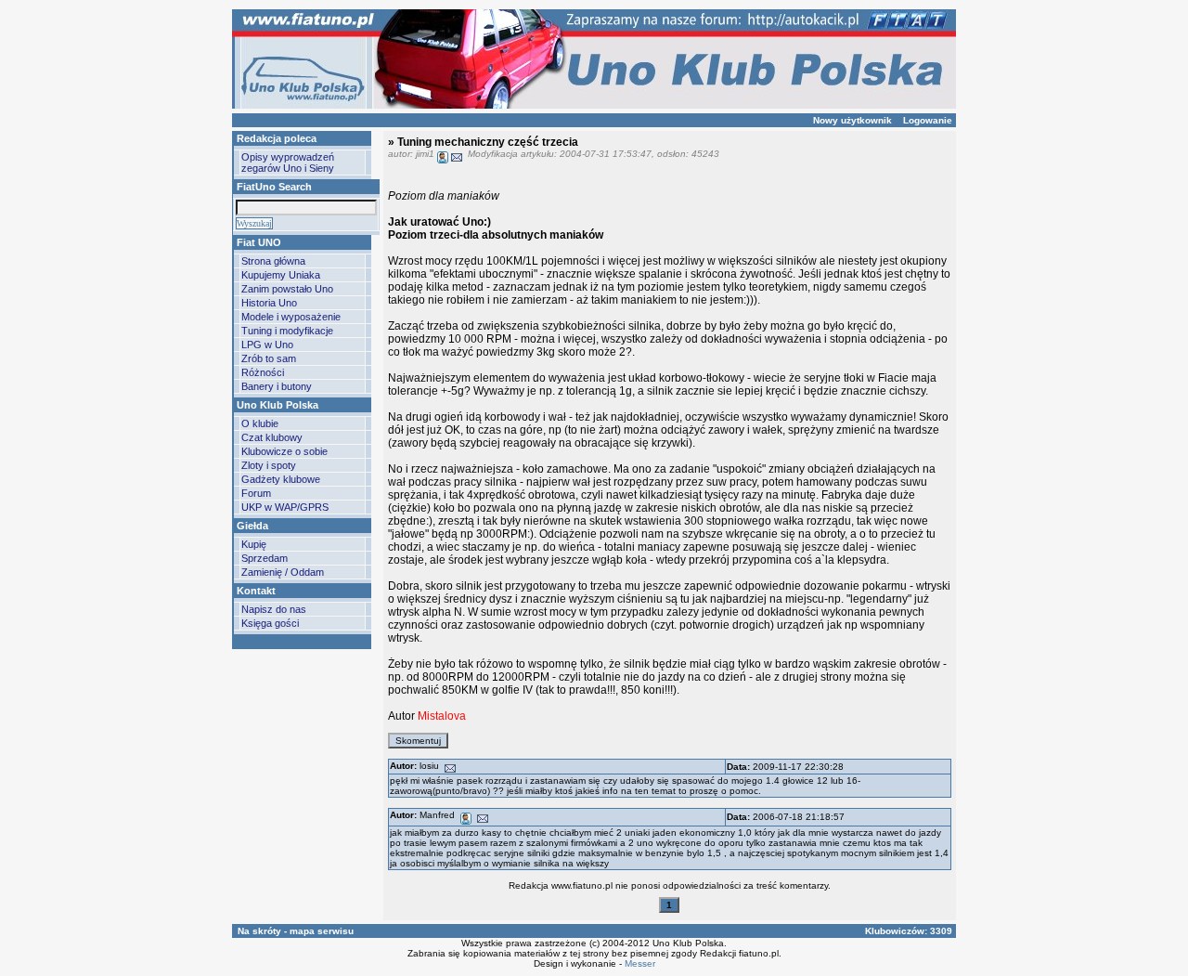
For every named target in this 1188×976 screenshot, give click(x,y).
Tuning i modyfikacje (287, 330)
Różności (262, 372)
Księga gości (270, 623)
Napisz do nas (273, 609)
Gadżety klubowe (280, 479)
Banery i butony (276, 386)
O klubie (259, 423)
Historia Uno (269, 302)
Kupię (253, 544)
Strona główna (273, 261)
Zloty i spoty (268, 465)
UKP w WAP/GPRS (285, 507)
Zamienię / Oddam (282, 572)
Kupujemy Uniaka (280, 274)
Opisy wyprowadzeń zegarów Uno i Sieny (287, 162)
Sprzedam (264, 558)
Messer (640, 963)
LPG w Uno (267, 344)
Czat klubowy (272, 437)
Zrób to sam (268, 358)
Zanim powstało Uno (287, 288)
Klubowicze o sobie (284, 451)
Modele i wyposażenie (291, 316)
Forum (256, 493)
